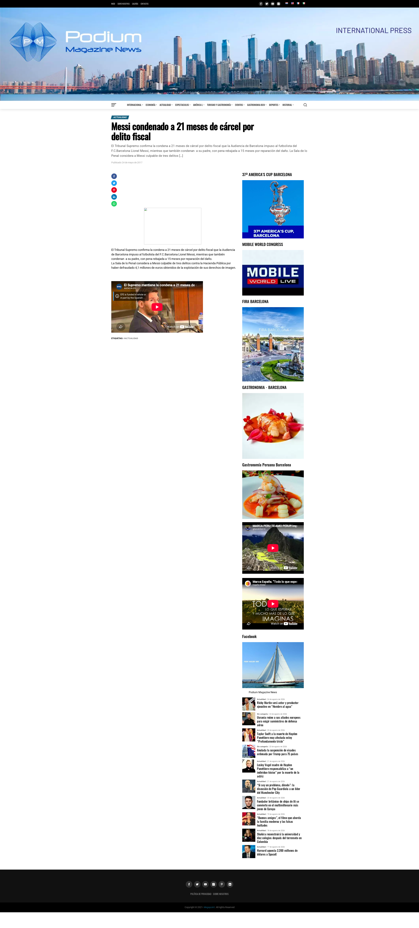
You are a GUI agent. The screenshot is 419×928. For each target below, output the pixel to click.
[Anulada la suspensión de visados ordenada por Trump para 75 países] (248, 751)
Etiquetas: (117, 338)
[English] (292, 3)
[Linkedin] (230, 884)
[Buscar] (305, 105)
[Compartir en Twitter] (114, 183)
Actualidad (165, 105)
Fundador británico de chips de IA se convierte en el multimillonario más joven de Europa (278, 805)
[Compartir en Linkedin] (114, 197)
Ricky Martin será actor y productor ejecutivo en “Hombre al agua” (278, 704)
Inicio (113, 3)
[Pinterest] (222, 884)
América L (198, 105)
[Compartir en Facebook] (114, 176)
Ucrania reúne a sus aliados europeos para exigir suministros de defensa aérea (278, 721)
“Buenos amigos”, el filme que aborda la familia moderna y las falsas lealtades (279, 821)
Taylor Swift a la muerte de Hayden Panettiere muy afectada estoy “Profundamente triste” (277, 737)
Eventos (239, 105)
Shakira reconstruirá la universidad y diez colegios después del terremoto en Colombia (279, 838)
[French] (298, 3)
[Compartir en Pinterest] (114, 190)
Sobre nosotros (124, 3)
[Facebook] (261, 4)
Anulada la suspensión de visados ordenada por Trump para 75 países (277, 752)
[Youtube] (273, 4)
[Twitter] (267, 4)
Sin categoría (262, 714)
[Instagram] (278, 4)
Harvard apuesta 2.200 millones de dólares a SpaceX (277, 852)
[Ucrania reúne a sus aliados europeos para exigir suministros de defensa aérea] (248, 718)
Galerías (135, 3)
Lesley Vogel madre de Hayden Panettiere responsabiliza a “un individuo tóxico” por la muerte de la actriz (278, 770)
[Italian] (303, 3)
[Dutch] (286, 3)
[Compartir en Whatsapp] (114, 204)
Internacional (134, 105)
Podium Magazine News (263, 692)
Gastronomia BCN (256, 105)
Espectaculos (182, 105)
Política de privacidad (200, 894)
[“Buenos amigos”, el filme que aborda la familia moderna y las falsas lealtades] (248, 818)
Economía (150, 105)
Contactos (144, 3)
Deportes (273, 105)
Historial (287, 105)
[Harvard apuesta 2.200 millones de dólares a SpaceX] (248, 851)
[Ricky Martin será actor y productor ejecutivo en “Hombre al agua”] (248, 703)
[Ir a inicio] (209, 53)
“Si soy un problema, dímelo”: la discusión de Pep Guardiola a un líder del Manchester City (278, 789)
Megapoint (209, 907)
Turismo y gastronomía (219, 105)
